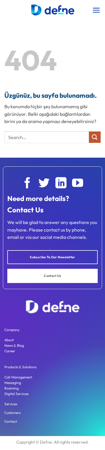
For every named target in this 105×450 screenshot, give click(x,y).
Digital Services (16, 394)
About (9, 340)
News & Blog (14, 345)
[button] (96, 10)
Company (12, 330)
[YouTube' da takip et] (77, 184)
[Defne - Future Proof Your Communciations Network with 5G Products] (52, 10)
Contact (10, 421)
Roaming (11, 388)
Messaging (12, 382)
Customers (12, 412)
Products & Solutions (20, 367)
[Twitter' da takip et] (44, 184)
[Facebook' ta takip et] (27, 184)
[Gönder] (95, 137)
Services (10, 404)
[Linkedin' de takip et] (60, 184)
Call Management (18, 377)
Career (9, 351)
